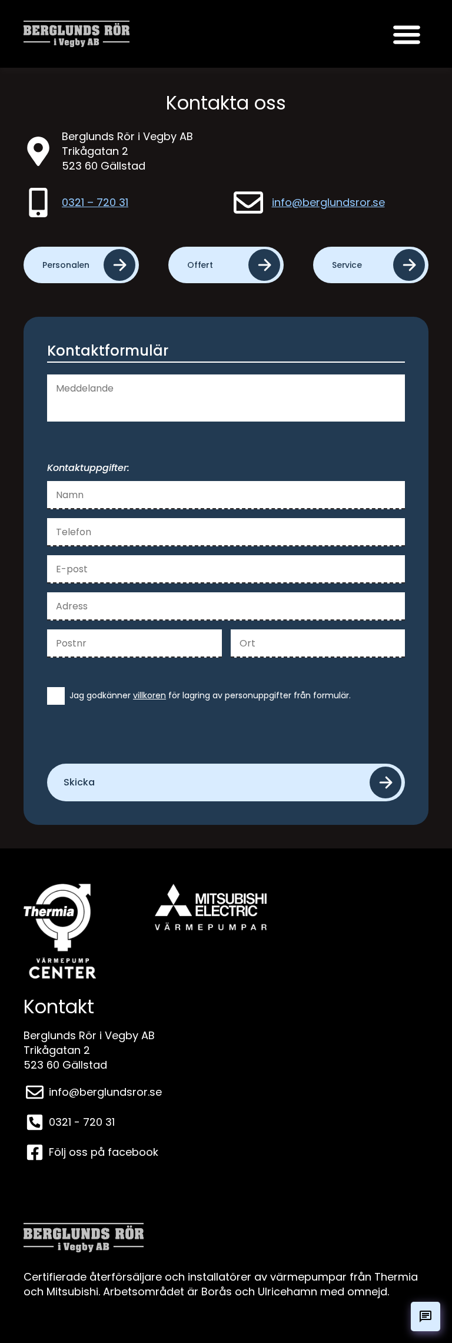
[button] (406, 34)
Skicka (79, 782)
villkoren (149, 695)
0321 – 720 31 (95, 202)
